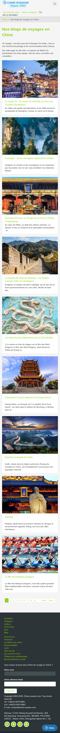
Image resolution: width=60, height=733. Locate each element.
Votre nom (9, 670)
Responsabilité (10, 645)
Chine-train (9, 627)
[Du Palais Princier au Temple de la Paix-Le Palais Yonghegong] (30, 196)
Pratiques (8, 621)
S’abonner (10, 691)
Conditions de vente (13, 642)
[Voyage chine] (17, 3)
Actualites (8, 618)
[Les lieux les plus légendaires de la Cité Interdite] (30, 315)
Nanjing (9, 517)
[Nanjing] (30, 495)
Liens (6, 648)
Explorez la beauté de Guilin (19, 457)
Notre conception (29, 12)
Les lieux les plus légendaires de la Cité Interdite (29, 337)
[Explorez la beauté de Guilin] (30, 435)
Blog (6, 632)
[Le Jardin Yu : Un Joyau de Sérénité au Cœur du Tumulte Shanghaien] (30, 79)
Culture (7, 624)
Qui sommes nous (11, 12)
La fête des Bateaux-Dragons (19, 577)
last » (51, 600)
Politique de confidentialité (15, 656)
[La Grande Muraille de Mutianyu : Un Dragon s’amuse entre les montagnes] (30, 255)
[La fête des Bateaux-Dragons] (30, 554)
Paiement (8, 639)
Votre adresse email (14, 679)
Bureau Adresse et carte (15, 659)
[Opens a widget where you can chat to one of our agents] (49, 728)
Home (4, 19)
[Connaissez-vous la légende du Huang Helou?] (30, 375)
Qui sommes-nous (12, 653)
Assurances (9, 637)
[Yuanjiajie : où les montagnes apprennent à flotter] (30, 136)
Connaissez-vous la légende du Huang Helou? (28, 397)
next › (44, 600)
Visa (6, 630)
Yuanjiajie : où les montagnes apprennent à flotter (29, 158)
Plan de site (9, 651)
